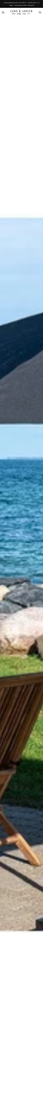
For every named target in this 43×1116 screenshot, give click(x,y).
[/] (21, 12)
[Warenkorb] (40, 12)
